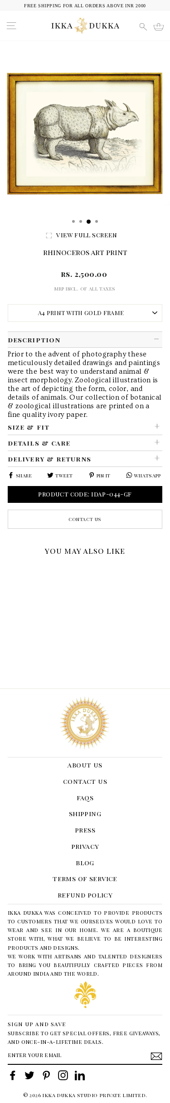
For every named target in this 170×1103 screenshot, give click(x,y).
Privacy (85, 846)
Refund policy (85, 894)
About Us (85, 764)
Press (85, 829)
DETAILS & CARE (39, 442)
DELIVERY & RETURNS (49, 458)
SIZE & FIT (28, 426)
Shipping (85, 813)
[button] (11, 571)
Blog (85, 862)
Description (34, 339)
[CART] (158, 26)
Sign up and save (37, 1024)
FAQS (85, 797)
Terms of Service (85, 878)
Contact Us (85, 519)
